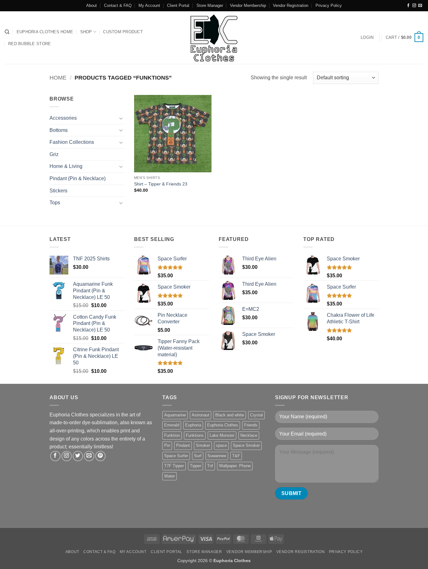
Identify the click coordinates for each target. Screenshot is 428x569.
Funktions (195, 435)
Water (169, 476)
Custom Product (123, 31)
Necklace (248, 435)
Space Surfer (176, 455)
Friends (251, 425)
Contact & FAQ (118, 5)
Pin (167, 445)
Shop (86, 31)
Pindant (183, 445)
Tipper (195, 465)
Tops (55, 202)
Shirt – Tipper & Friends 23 (160, 183)
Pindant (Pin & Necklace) (78, 178)
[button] (367, 37)
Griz (54, 154)
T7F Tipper (174, 465)
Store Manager (209, 5)
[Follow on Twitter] (78, 456)
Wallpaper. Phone (235, 465)
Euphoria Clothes (222, 425)
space (221, 445)
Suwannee (216, 455)
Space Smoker (246, 445)
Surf (197, 455)
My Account (149, 5)
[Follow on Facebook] (408, 5)
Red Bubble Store (29, 43)
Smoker (203, 445)
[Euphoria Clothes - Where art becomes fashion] (214, 37)
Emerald (171, 425)
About (91, 5)
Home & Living (66, 166)
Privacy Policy (329, 5)
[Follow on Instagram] (414, 5)
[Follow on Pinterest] (100, 456)
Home (58, 77)
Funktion (172, 435)
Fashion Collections (72, 142)
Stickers (58, 190)
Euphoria (193, 425)
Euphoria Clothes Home (45, 31)
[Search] (7, 32)
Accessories (63, 118)
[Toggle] (121, 118)
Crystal (256, 415)
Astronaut (200, 415)
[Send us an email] (420, 5)
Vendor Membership (248, 5)
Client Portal (178, 5)
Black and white (229, 415)
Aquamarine (175, 415)
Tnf (210, 465)
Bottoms (59, 130)
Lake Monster (222, 435)
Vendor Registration (290, 5)
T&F (236, 455)
